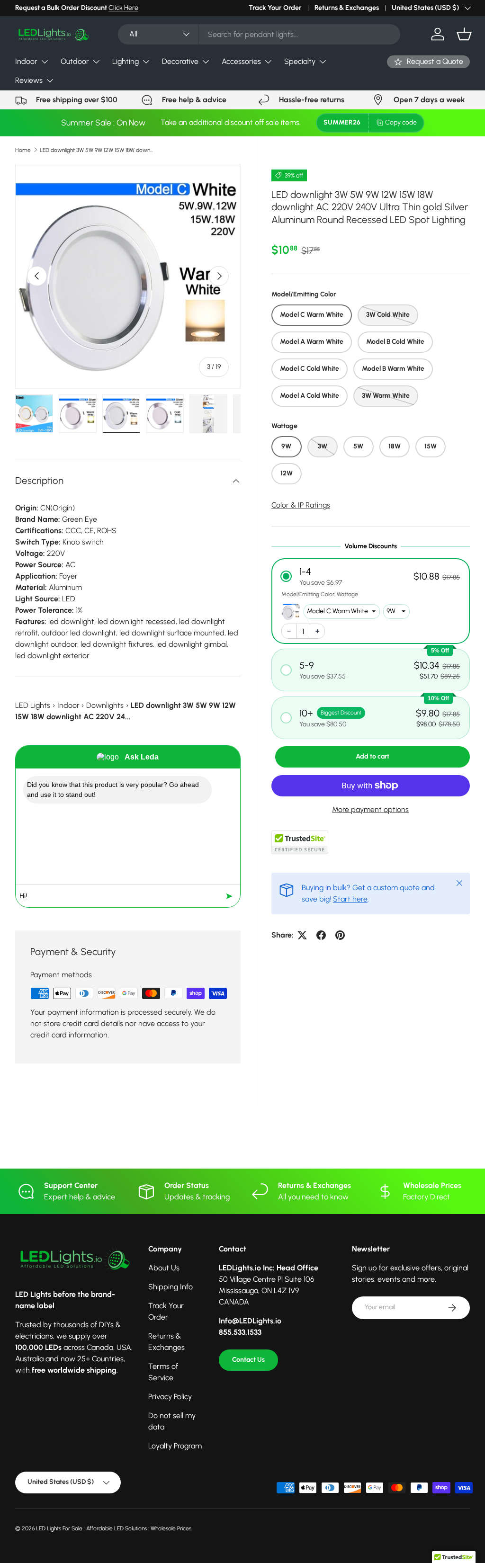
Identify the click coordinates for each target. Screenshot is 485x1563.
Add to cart (372, 756)
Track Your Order (275, 7)
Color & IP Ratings (300, 504)
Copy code (401, 122)
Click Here (123, 7)
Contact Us (248, 1360)
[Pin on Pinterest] (340, 935)
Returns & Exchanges (346, 7)
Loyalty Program (175, 1445)
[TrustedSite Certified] (299, 842)
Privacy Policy (170, 1396)
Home (23, 150)
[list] (128, 276)
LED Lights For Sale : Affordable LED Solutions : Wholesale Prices (113, 1528)
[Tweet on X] (302, 935)
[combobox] (259, 34)
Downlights (105, 705)
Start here (350, 898)
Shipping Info (170, 1286)
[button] (464, 34)
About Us (164, 1267)
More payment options (370, 809)
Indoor (68, 705)
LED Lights (32, 705)
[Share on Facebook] (321, 935)
